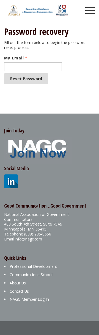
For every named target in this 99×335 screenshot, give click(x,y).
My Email (14, 58)
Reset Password (26, 78)
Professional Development (33, 266)
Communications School (31, 274)
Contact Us (19, 291)
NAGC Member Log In (29, 299)
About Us (18, 283)
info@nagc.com (28, 239)
